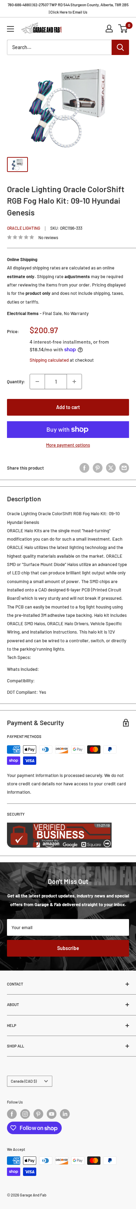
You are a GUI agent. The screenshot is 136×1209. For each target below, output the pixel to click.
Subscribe (68, 948)
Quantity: (16, 381)
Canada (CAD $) (24, 1081)
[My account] (109, 28)
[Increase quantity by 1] (74, 381)
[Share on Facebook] (84, 468)
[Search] (120, 47)
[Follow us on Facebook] (12, 1114)
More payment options (68, 445)
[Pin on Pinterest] (98, 468)
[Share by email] (124, 468)
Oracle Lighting (23, 228)
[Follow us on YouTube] (51, 1114)
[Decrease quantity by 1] (37, 381)
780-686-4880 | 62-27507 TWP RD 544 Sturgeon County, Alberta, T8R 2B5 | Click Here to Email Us (68, 8)
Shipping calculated (49, 360)
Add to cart (68, 407)
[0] (123, 28)
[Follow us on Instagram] (25, 1114)
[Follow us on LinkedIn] (65, 1114)
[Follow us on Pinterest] (38, 1114)
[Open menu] (10, 29)
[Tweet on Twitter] (111, 468)
